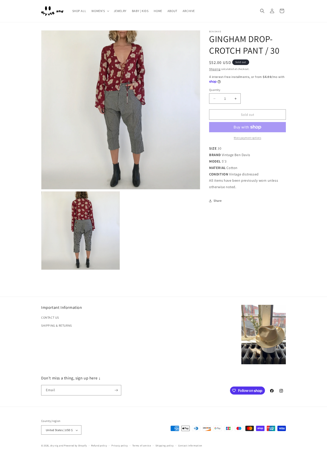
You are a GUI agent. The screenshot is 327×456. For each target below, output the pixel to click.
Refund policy (99, 445)
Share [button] (218, 201)
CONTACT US (50, 318)
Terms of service (141, 445)
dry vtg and (57, 445)
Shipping (214, 69)
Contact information (190, 445)
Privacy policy (119, 445)
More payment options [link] (247, 137)
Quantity (214, 90)
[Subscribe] (116, 390)
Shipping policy (164, 445)
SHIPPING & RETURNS (56, 326)
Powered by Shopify (75, 445)
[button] (100, 11)
